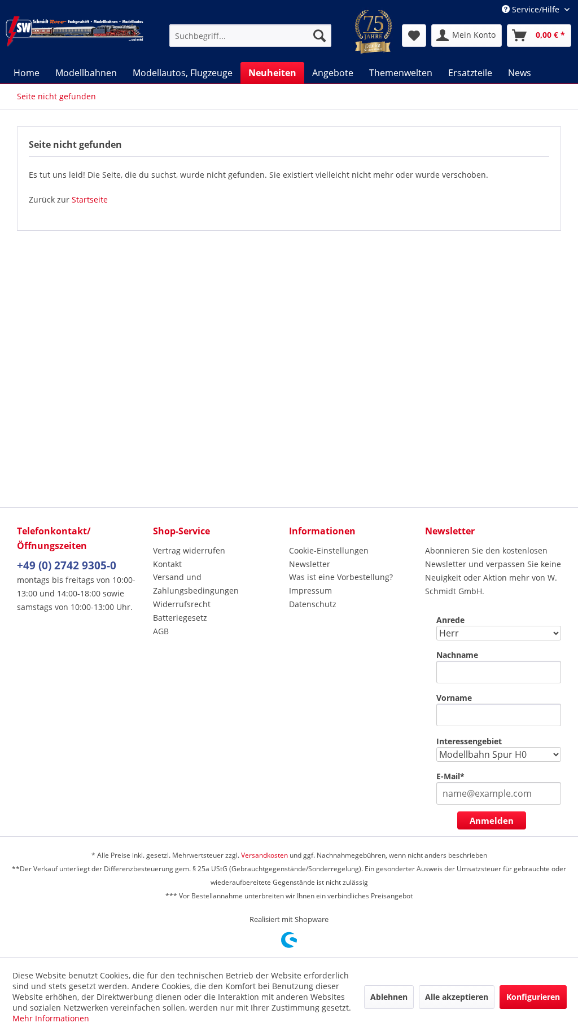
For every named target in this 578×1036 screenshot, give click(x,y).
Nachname (457, 654)
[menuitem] (250, 35)
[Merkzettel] (414, 35)
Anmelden (492, 820)
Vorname (454, 697)
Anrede (450, 619)
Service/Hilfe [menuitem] (536, 9)
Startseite (90, 199)
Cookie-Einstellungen (329, 550)
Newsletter (309, 564)
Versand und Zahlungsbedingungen (196, 584)
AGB (161, 631)
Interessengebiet (469, 741)
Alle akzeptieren (456, 996)
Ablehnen (389, 996)
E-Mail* (450, 776)
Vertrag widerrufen (189, 550)
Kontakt (167, 564)
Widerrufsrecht (182, 604)
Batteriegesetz (180, 617)
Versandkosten (264, 855)
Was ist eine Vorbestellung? (341, 577)
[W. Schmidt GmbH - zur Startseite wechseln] (74, 35)
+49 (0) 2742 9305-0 (66, 565)
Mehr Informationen (50, 1018)
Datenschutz (312, 604)
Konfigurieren (533, 996)
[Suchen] (319, 35)
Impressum (310, 590)
